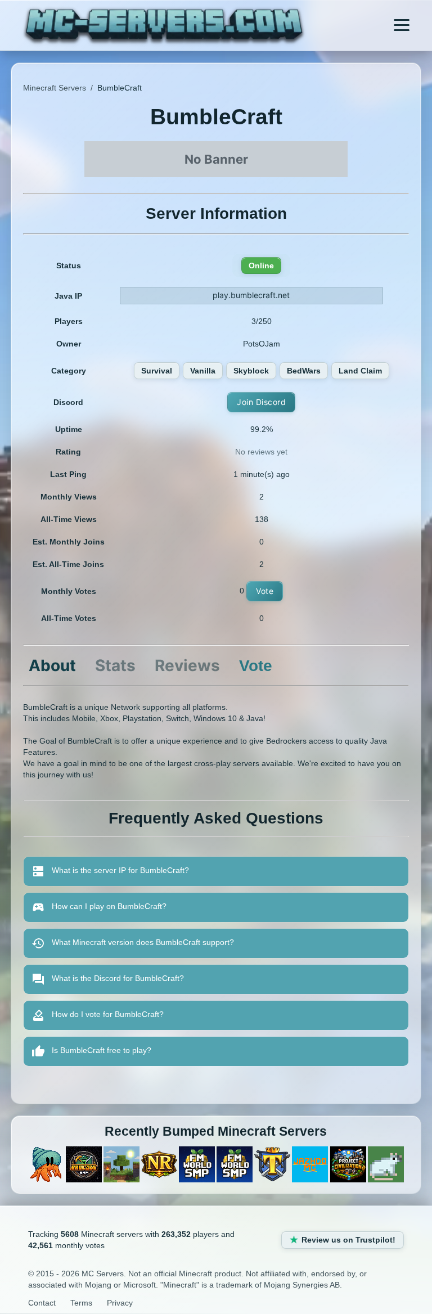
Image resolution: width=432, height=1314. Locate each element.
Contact (42, 1302)
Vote (264, 591)
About (52, 665)
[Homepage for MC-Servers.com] (163, 26)
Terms (81, 1302)
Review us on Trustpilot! (348, 1239)
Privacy (120, 1302)
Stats (115, 665)
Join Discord (261, 402)
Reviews (187, 665)
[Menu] (402, 25)
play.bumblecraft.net (251, 295)
